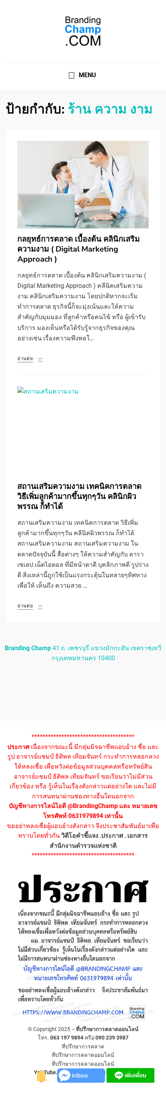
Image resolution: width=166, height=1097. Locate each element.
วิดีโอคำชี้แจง (79, 835)
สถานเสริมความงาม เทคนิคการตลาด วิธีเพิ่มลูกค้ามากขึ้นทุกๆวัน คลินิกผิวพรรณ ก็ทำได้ (79, 496)
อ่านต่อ (25, 358)
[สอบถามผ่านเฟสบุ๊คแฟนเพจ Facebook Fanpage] (82, 1074)
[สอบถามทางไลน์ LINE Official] (130, 1074)
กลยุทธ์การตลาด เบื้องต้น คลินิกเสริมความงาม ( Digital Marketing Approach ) (78, 249)
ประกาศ (112, 835)
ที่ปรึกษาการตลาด (83, 1046)
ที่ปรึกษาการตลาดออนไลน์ (107, 1029)
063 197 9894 (66, 1037)
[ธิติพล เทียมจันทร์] (42, 1074)
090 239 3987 (112, 1037)
